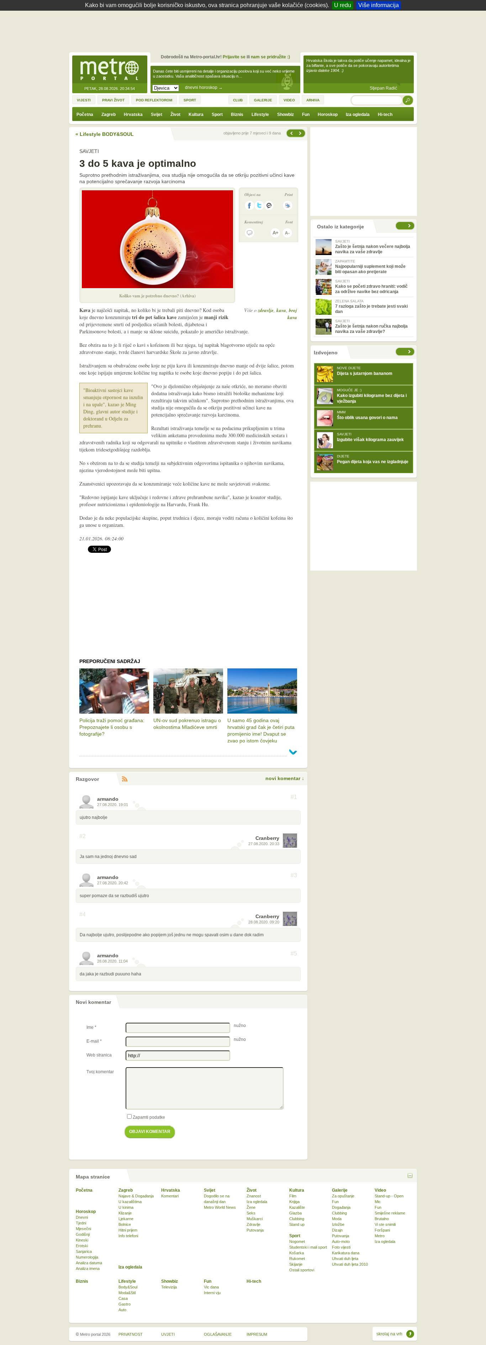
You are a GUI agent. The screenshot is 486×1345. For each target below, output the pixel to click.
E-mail (94, 1041)
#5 (294, 954)
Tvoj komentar (100, 1071)
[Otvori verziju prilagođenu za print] (287, 205)
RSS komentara (124, 779)
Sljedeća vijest (291, 133)
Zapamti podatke (149, 1117)
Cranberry (267, 838)
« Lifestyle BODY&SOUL (104, 134)
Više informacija (378, 5)
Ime (91, 1027)
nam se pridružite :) (270, 56)
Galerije (340, 1190)
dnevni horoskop (204, 87)
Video (380, 1190)
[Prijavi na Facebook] (249, 205)
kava (281, 310)
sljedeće (410, 351)
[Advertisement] (244, 30)
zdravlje (266, 310)
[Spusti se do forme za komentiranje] (249, 233)
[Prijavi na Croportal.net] (269, 205)
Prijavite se (234, 56)
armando (107, 799)
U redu (342, 5)
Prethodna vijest (301, 133)
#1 (294, 797)
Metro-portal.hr (109, 69)
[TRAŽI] (408, 100)
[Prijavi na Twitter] (259, 205)
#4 (82, 914)
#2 (82, 836)
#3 (294, 875)
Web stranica (99, 1055)
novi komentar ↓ (284, 778)
